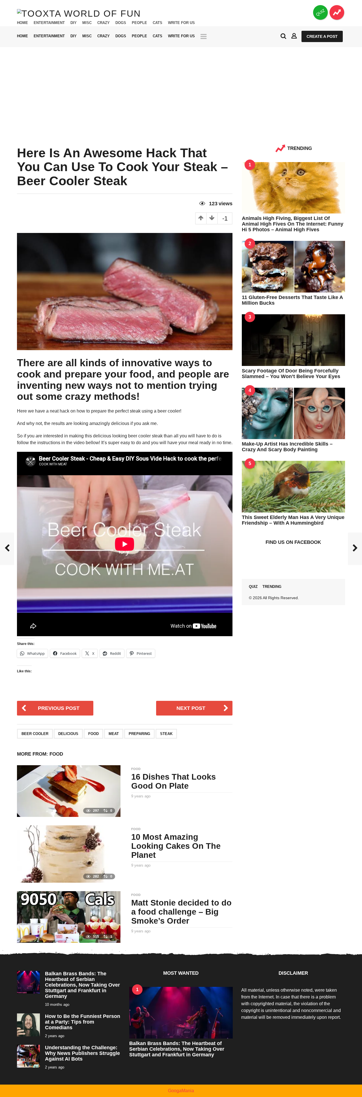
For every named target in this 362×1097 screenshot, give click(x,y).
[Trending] (336, 12)
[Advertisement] (181, 89)
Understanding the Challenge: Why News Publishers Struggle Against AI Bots (82, 1053)
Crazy (103, 23)
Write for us (181, 23)
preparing (139, 734)
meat (114, 734)
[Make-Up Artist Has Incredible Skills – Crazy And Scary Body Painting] (293, 413)
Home (22, 23)
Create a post (322, 36)
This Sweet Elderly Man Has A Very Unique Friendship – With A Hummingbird (293, 520)
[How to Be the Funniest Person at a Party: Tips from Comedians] (28, 1024)
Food (93, 734)
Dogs (120, 23)
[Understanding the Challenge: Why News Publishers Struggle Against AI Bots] (28, 1055)
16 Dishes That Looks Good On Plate (173, 781)
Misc (87, 23)
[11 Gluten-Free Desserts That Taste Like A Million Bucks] (293, 266)
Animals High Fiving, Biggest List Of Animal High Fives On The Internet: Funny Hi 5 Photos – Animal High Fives (292, 223)
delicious (68, 734)
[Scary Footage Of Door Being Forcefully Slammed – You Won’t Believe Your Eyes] (293, 339)
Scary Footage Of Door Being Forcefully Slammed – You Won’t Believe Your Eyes (291, 373)
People (139, 23)
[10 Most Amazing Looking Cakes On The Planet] (68, 853)
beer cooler (34, 734)
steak (166, 734)
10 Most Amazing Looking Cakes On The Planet (176, 846)
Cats (157, 23)
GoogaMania (181, 1090)
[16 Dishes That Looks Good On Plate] (68, 790)
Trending (271, 587)
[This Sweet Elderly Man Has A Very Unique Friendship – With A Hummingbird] (293, 486)
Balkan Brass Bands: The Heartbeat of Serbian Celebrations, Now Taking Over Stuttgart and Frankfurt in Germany (82, 985)
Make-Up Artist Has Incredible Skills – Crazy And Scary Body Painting (287, 446)
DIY (73, 23)
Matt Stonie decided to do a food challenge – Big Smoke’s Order (181, 911)
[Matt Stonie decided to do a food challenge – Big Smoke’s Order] (68, 916)
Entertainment (49, 23)
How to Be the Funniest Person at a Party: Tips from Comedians (82, 1021)
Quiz (253, 587)
